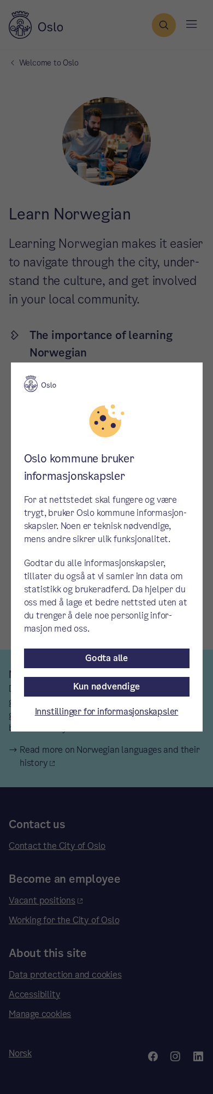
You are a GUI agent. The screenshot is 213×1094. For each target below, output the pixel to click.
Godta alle (106, 658)
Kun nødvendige (106, 686)
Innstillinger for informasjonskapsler (107, 711)
